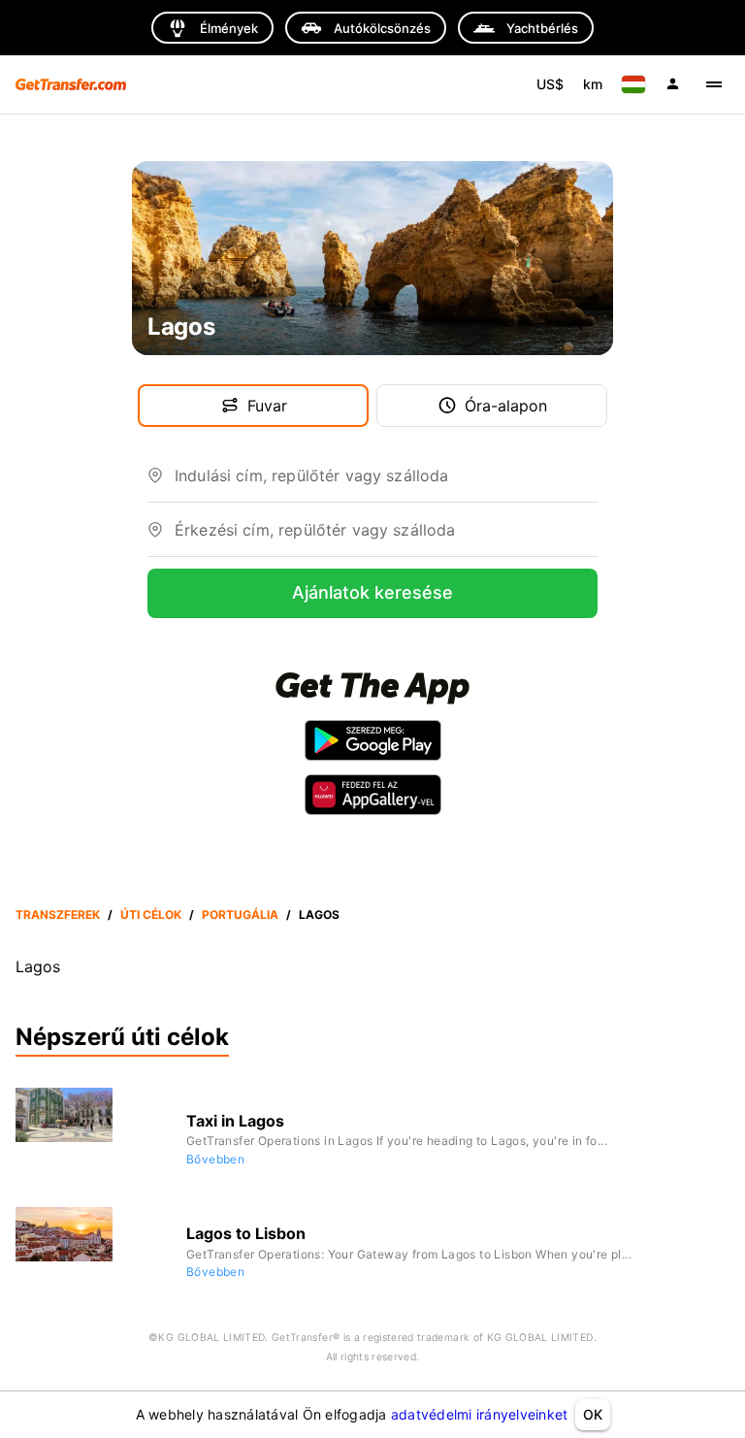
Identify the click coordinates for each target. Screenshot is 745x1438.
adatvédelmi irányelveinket (479, 1414)
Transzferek (58, 914)
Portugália (240, 914)
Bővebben (215, 1159)
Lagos (319, 914)
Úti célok (150, 914)
